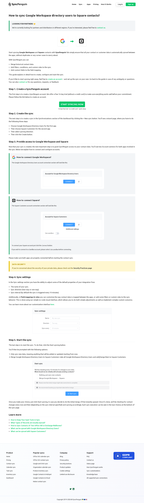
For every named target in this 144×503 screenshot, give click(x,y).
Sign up (130, 4)
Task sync (9, 471)
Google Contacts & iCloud (41, 478)
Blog (61, 456)
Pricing (8, 460)
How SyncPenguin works (95, 467)
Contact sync (10, 463)
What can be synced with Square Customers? (28, 431)
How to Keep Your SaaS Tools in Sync (25, 420)
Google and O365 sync (40, 463)
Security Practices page (82, 268)
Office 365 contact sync (41, 460)
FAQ (88, 456)
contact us (101, 28)
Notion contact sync (39, 481)
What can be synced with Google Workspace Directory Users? (35, 428)
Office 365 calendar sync (41, 456)
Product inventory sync (40, 471)
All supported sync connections (97, 478)
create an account (55, 79)
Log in (120, 4)
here (52, 304)
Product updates (65, 467)
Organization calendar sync (42, 467)
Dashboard (9, 478)
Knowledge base (92, 474)
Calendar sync (11, 467)
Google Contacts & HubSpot (42, 474)
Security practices (66, 463)
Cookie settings (65, 471)
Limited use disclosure (67, 474)
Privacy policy (64, 460)
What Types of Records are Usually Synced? (28, 423)
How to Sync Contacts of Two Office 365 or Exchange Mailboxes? (36, 425)
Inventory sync (11, 474)
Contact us (90, 460)
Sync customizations (93, 471)
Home (8, 456)
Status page (90, 463)
